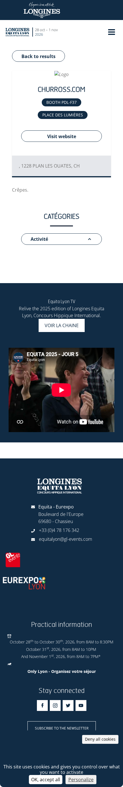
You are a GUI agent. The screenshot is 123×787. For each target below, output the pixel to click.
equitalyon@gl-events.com (65, 539)
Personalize (81, 779)
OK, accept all (45, 779)
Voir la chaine (62, 325)
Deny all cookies (100, 739)
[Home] (17, 32)
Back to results (38, 56)
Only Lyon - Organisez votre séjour (61, 671)
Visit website (61, 136)
